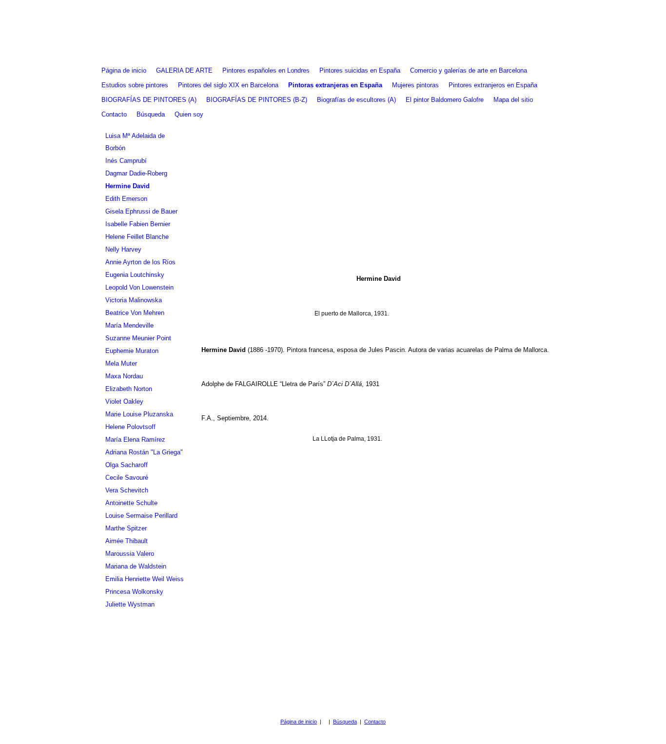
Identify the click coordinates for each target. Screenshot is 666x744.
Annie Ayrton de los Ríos (140, 262)
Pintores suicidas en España (359, 70)
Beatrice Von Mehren (134, 312)
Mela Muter (121, 363)
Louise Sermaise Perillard (141, 515)
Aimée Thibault (126, 541)
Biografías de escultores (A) (356, 99)
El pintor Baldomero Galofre (445, 99)
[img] (333, 31)
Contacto (114, 114)
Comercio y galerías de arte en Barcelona (468, 70)
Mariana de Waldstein (135, 566)
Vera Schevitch (126, 490)
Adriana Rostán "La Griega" (144, 452)
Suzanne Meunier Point (138, 338)
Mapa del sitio (513, 99)
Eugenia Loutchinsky (134, 274)
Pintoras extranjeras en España (335, 85)
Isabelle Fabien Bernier (137, 224)
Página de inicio (123, 70)
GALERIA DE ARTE (184, 70)
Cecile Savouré (126, 477)
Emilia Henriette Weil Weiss (144, 579)
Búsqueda (151, 114)
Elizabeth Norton (128, 388)
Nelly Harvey (123, 249)
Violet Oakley (124, 401)
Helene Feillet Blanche (137, 236)
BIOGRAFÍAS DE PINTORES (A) (148, 99)
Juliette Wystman (130, 604)
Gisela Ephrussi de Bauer (141, 211)
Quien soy (189, 114)
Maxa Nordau (124, 376)
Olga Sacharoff (126, 465)
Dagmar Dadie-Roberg (136, 173)
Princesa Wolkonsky (134, 591)
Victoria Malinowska (133, 300)
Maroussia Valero (129, 553)
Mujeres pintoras (415, 85)
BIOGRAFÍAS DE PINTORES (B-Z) (256, 99)
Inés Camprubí (126, 160)
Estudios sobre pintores (134, 85)
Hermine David (127, 186)
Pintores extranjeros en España (493, 85)
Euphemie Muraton (131, 350)
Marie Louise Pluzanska (139, 414)
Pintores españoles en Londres (266, 70)
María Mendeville (129, 325)
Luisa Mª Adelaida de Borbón (135, 142)
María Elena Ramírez (135, 439)
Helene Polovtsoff (130, 427)
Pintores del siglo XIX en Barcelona (228, 85)
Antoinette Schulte (131, 503)
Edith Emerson (126, 198)
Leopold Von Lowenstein (139, 287)
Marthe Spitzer (126, 528)
